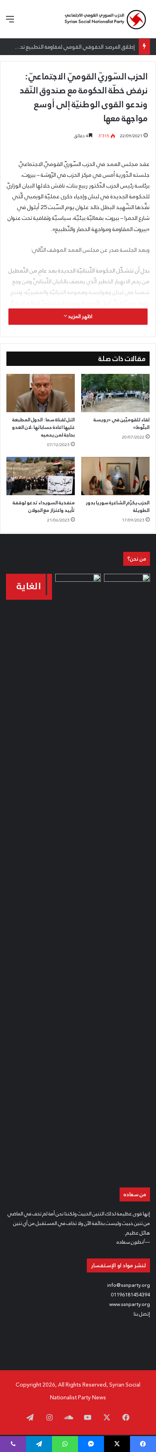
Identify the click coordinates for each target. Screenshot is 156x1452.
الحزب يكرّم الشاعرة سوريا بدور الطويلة (118, 506)
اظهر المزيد (79, 316)
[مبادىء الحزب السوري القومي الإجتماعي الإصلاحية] (127, 873)
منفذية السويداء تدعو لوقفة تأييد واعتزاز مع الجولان (44, 506)
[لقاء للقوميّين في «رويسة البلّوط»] (115, 393)
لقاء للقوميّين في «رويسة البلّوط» (122, 423)
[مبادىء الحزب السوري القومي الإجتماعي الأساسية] (78, 873)
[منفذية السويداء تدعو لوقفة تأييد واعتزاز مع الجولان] (40, 476)
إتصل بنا (142, 1314)
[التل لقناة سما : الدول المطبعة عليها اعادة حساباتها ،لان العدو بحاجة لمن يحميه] (40, 393)
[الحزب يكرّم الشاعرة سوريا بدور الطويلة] (115, 476)
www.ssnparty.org (129, 1304)
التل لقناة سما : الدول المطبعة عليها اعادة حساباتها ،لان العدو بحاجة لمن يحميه (43, 427)
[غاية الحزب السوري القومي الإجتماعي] (29, 587)
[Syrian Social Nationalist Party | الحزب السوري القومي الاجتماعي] (105, 19)
